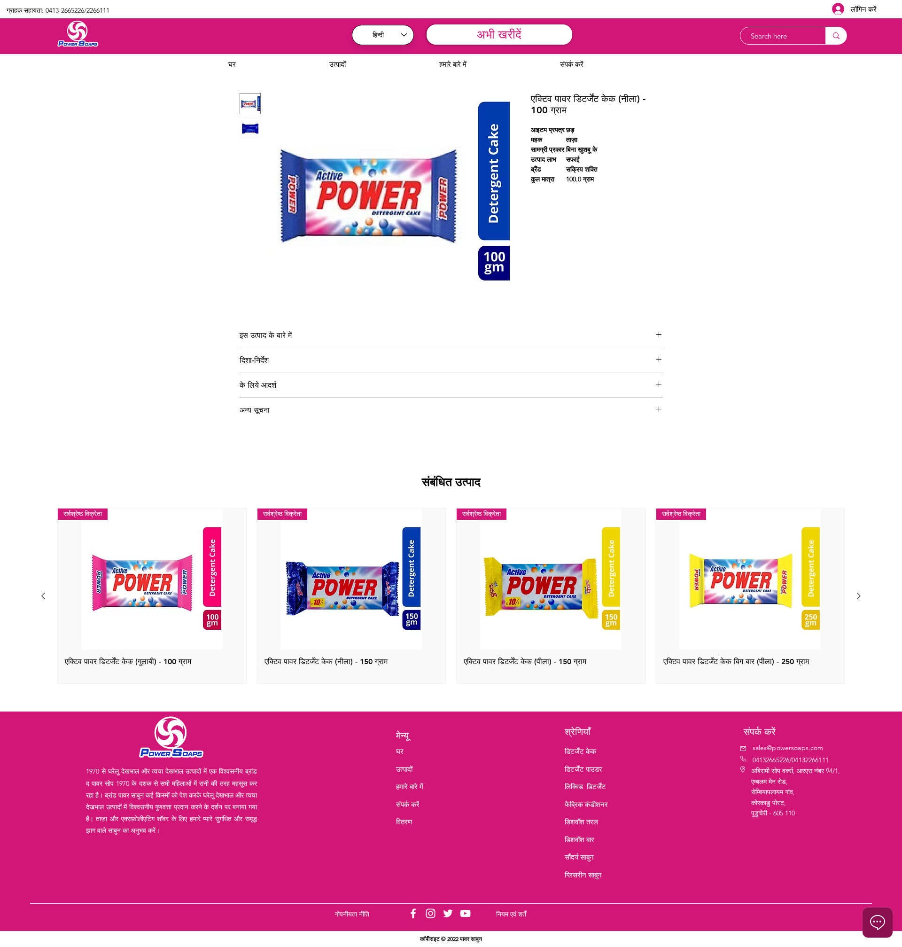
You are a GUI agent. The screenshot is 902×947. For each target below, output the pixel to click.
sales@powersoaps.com (788, 748)
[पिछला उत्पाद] (43, 596)
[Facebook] (413, 913)
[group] (451, 595)
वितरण (404, 821)
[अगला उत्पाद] (858, 596)
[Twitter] (448, 913)
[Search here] (836, 35)
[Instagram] (430, 913)
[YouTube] (465, 913)
